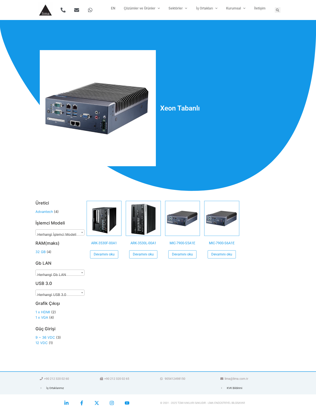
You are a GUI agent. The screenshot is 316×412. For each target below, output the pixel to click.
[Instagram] (111, 402)
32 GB (40, 252)
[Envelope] (76, 10)
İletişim (259, 8)
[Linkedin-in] (66, 402)
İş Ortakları (204, 8)
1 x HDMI (42, 312)
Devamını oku (104, 254)
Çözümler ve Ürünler (139, 8)
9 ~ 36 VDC (45, 337)
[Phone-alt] (63, 10)
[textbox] (60, 234)
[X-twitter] (96, 402)
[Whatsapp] (90, 10)
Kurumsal (233, 8)
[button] (278, 10)
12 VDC (41, 343)
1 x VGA (41, 317)
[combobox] (59, 232)
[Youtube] (127, 402)
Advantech (44, 211)
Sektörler (176, 8)
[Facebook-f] (81, 402)
